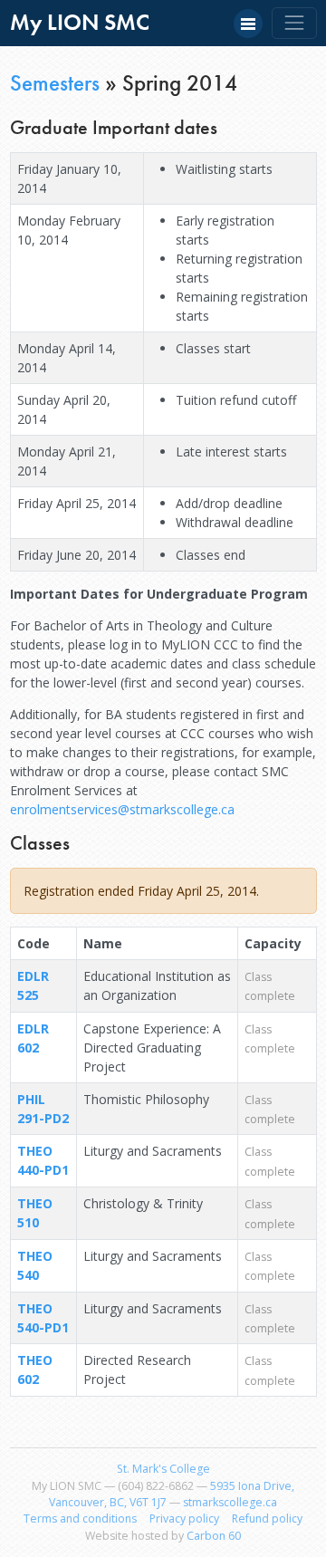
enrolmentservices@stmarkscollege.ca (122, 809)
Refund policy (267, 1518)
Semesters (55, 83)
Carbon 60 (214, 1535)
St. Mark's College (163, 1468)
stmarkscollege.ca (230, 1502)
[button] (248, 23)
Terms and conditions (80, 1518)
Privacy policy (184, 1518)
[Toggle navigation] (294, 23)
